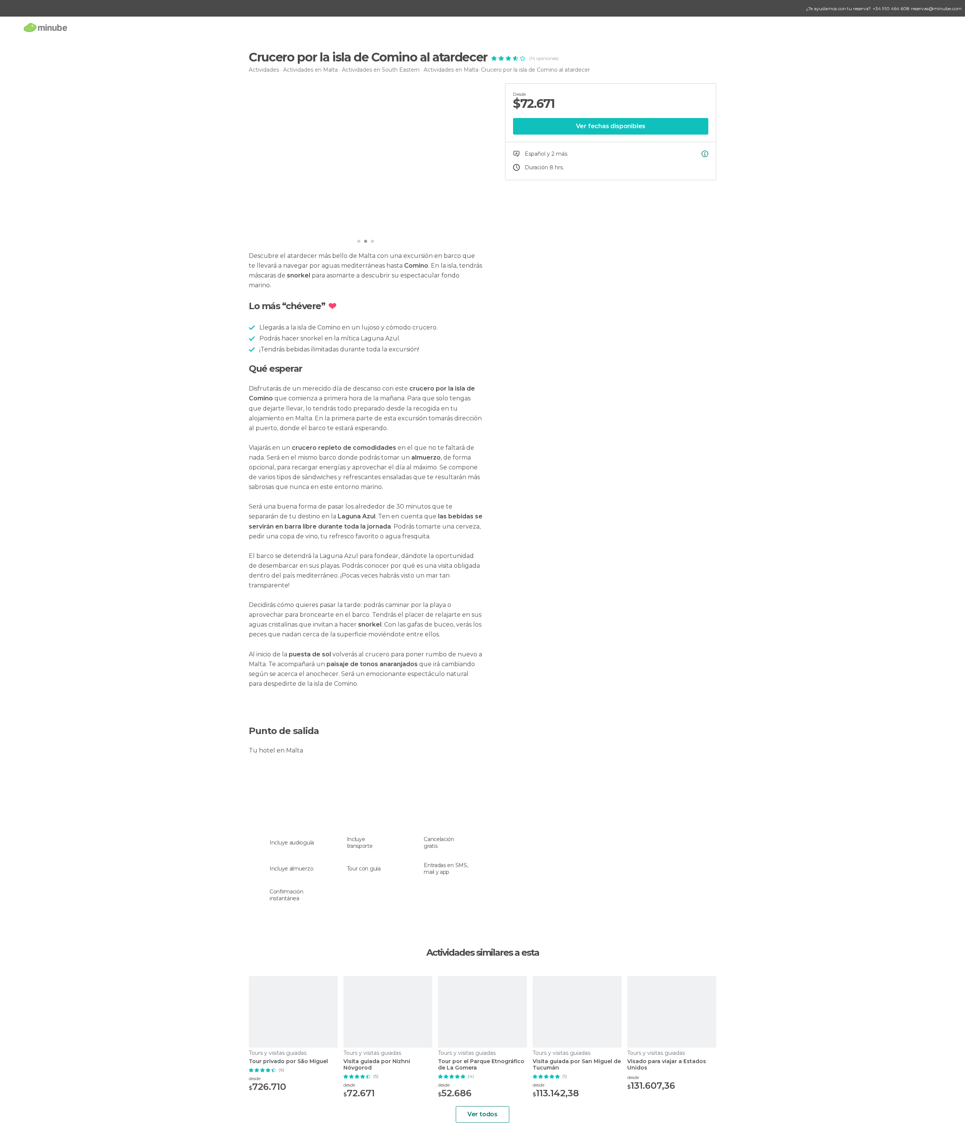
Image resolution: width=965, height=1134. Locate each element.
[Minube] (45, 27)
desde (254, 1078)
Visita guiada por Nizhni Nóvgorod (376, 1064)
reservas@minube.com (936, 8)
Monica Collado (284, 224)
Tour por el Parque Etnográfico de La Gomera (481, 1064)
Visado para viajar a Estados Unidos (666, 1064)
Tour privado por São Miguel (288, 1061)
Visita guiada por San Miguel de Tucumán (577, 1064)
